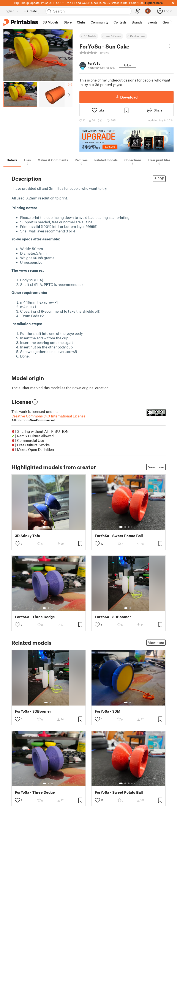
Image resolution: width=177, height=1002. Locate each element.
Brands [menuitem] (137, 22)
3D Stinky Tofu (27, 536)
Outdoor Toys (137, 36)
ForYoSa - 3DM (107, 711)
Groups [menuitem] (168, 22)
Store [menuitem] (68, 22)
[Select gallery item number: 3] (52, 527)
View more (156, 467)
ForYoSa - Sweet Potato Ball (119, 536)
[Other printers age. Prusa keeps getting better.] (126, 139)
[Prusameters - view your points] (148, 11)
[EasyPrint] (137, 11)
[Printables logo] (20, 22)
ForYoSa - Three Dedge (35, 617)
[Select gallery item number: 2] (48, 527)
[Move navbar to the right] (171, 22)
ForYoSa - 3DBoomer (113, 617)
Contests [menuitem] (120, 22)
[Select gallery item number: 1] (44, 527)
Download (128, 97)
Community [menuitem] (99, 22)
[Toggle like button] (17, 543)
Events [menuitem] (152, 22)
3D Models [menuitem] (50, 22)
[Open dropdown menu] (169, 46)
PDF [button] (161, 178)
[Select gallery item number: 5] (135, 527)
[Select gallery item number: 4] (132, 527)
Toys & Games (113, 36)
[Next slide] (69, 94)
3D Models (90, 36)
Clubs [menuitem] (81, 22)
